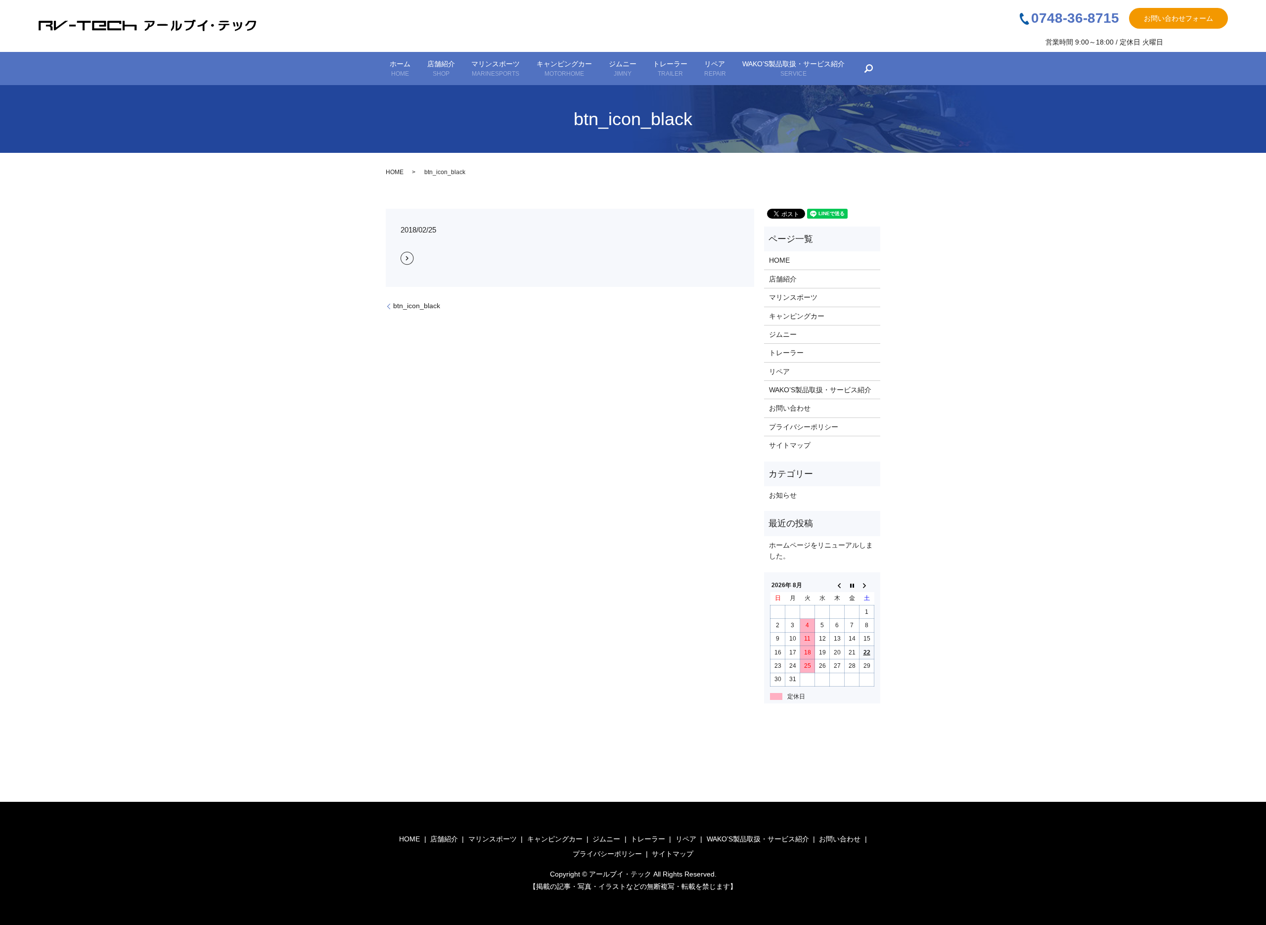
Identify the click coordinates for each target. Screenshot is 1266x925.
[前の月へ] (837, 585)
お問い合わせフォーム (1178, 18)
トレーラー (670, 68)
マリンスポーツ (495, 68)
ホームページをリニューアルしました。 (821, 550)
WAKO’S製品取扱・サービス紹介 (793, 68)
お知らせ (783, 495)
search (868, 68)
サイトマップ (790, 445)
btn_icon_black (416, 306)
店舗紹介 (441, 68)
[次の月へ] (866, 585)
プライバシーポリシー (803, 427)
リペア (715, 68)
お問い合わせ (790, 408)
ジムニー (622, 68)
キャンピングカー (564, 68)
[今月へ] (852, 585)
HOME (395, 172)
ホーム (400, 68)
